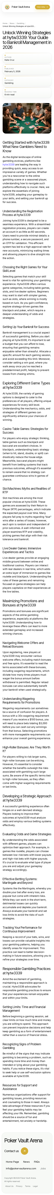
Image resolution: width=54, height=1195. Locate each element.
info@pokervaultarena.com (21, 1168)
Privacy (19, 1186)
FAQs (37, 1161)
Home (5, 23)
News (12, 23)
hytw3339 (9, 164)
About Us (9, 1186)
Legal (35, 1186)
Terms (27, 1186)
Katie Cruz (9, 60)
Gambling (20, 23)
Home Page (12, 1161)
